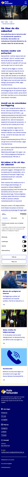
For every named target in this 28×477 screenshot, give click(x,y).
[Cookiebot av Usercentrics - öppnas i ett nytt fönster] (20, 214)
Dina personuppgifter (6, 463)
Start (2, 21)
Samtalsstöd (7, 368)
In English (4, 419)
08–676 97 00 (5, 445)
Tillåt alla (14, 257)
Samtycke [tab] (5, 218)
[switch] (24, 241)
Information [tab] (14, 218)
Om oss (3, 416)
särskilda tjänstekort (7, 189)
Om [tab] (23, 218)
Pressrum (4, 412)
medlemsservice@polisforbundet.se (12, 452)
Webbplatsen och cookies (7, 459)
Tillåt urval (14, 261)
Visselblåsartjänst (5, 467)
